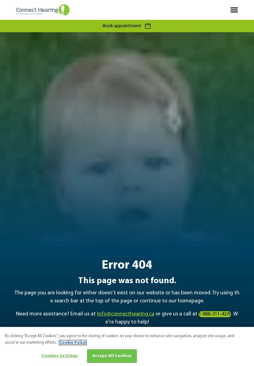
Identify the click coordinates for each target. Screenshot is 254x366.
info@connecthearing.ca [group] (125, 314)
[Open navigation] (234, 10)
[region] (127, 346)
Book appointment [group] (122, 26)
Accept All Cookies (112, 356)
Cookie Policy (72, 343)
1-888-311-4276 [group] (215, 314)
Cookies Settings (60, 356)
